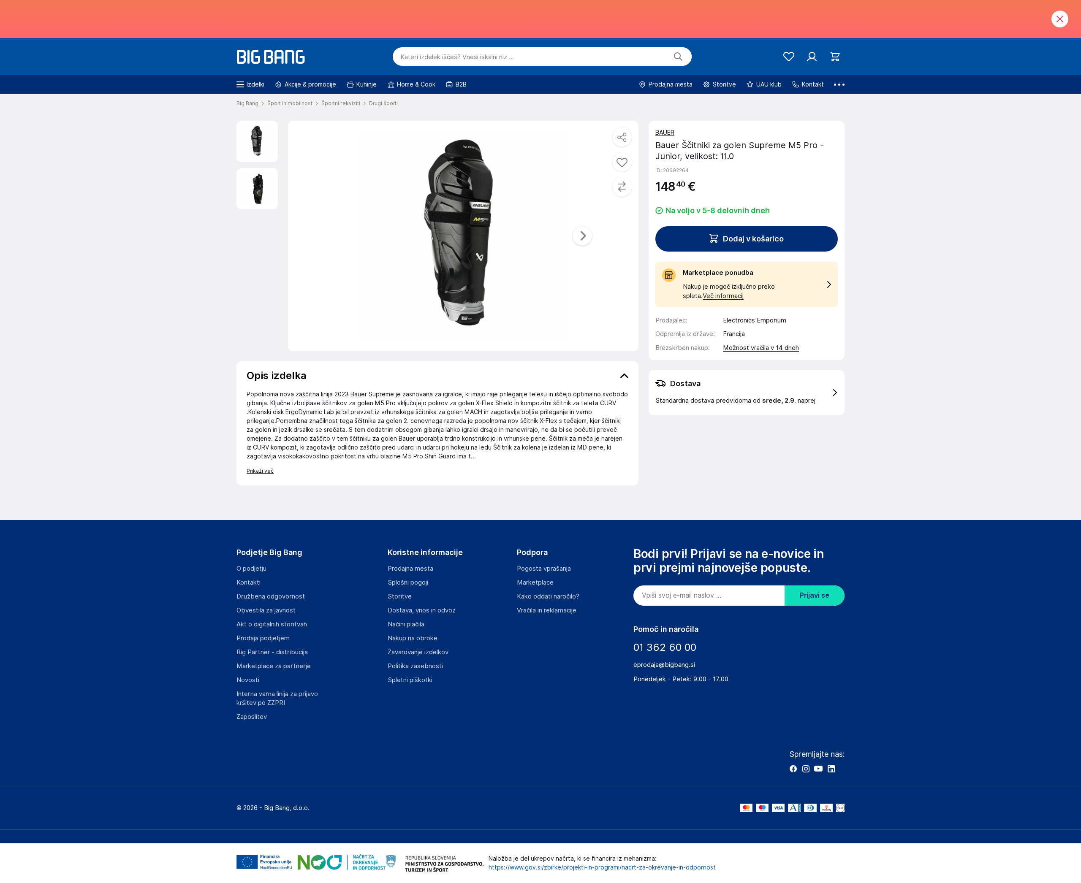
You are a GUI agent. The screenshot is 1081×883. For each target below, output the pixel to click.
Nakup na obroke (412, 638)
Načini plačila (406, 624)
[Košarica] (835, 56)
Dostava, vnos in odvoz (422, 610)
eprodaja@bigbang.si (664, 665)
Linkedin (831, 768)
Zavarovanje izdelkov (418, 652)
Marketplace (535, 582)
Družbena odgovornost (270, 596)
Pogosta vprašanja (544, 568)
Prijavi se (814, 595)
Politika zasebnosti (415, 666)
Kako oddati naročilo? (548, 596)
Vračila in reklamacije (546, 610)
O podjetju (251, 568)
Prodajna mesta (410, 568)
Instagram (805, 768)
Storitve (400, 596)
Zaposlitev (251, 716)
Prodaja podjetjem (263, 638)
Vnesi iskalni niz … (457, 57)
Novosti (247, 680)
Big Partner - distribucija (272, 652)
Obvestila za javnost (266, 610)
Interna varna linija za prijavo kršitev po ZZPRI (277, 698)
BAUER (664, 132)
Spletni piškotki (410, 680)
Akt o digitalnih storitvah (271, 624)
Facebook (793, 768)
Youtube (818, 768)
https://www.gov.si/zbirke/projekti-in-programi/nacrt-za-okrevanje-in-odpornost (602, 867)
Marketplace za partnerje (273, 666)
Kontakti (248, 582)
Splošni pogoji (408, 582)
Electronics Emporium (754, 320)
